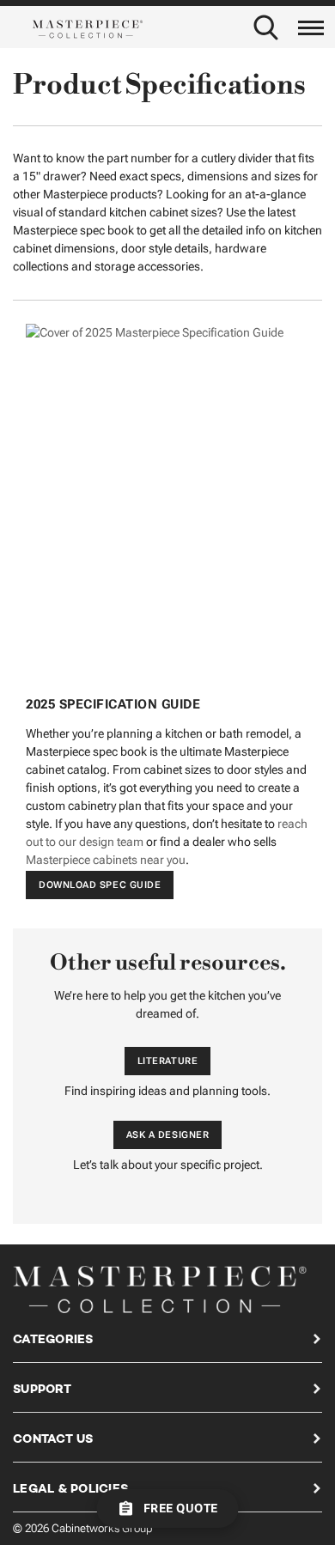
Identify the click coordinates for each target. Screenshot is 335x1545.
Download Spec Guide (100, 885)
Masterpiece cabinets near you (106, 860)
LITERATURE (167, 1061)
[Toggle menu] (311, 24)
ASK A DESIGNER (168, 1135)
